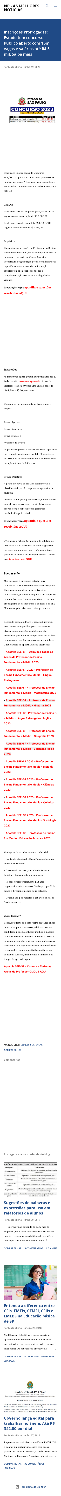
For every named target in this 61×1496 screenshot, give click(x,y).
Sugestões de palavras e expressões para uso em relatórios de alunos (27, 1208)
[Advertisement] (30, 146)
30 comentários (34, 1463)
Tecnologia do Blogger (32, 1486)
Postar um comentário (39, 1356)
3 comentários (33, 1248)
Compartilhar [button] (12, 1050)
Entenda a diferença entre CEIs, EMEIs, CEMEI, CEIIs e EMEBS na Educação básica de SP (29, 1313)
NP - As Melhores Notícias (21, 7)
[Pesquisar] (47, 6)
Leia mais (51, 1248)
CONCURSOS (28, 1044)
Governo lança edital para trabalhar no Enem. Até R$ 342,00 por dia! (29, 1423)
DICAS (39, 1044)
